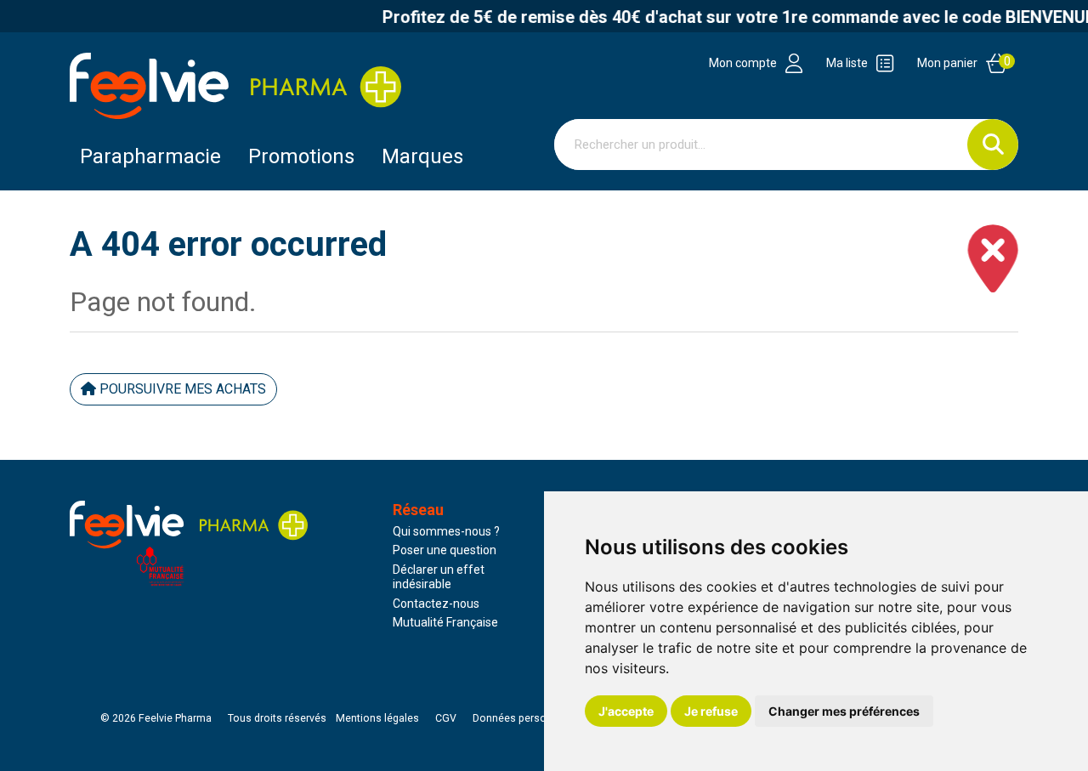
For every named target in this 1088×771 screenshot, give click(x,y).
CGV (445, 718)
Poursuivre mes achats (181, 389)
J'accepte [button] (626, 711)
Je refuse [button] (711, 711)
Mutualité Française (445, 622)
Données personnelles (527, 718)
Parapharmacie (150, 156)
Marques (422, 156)
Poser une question (444, 550)
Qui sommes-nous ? (446, 531)
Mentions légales (377, 718)
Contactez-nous (436, 603)
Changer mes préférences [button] (844, 711)
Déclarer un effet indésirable (438, 577)
